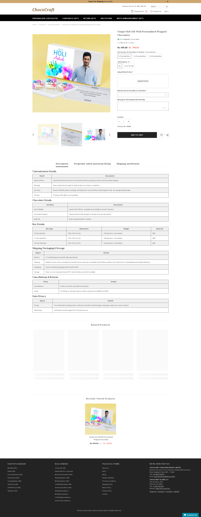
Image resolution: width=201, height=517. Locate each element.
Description (62, 163)
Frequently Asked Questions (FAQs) (92, 163)
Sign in (166, 11)
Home (34, 25)
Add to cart (137, 135)
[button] (33, 134)
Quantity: (120, 117)
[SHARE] (166, 135)
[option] (71, 73)
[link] (49, 374)
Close (168, 2)
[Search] (159, 6)
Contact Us (191, 515)
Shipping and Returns (128, 163)
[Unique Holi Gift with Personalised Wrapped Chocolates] (100, 419)
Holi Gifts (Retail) (54, 25)
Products (42, 25)
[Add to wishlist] (161, 135)
